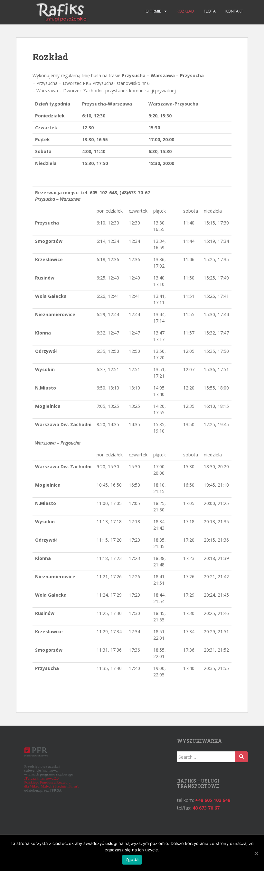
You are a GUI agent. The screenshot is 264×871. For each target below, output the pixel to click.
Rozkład (185, 11)
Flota (210, 11)
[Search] (241, 756)
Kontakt (234, 11)
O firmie (153, 11)
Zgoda (132, 859)
